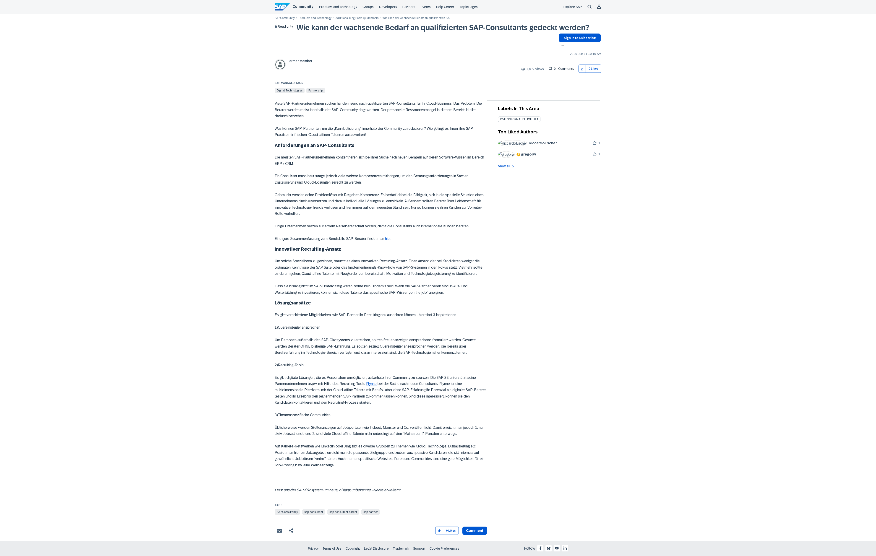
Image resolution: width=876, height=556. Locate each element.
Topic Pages (469, 7)
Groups (368, 7)
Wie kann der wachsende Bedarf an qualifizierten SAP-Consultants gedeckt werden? (443, 27)
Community (302, 6)
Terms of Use (332, 548)
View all (504, 166)
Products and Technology (338, 7)
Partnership (315, 90)
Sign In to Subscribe (580, 38)
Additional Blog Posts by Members (357, 18)
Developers (388, 7)
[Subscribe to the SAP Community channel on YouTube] (557, 548)
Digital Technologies (289, 90)
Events (426, 7)
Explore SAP (572, 7)
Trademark (401, 548)
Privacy (313, 548)
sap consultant (313, 512)
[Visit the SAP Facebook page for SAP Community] (540, 548)
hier (388, 239)
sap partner (370, 512)
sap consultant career (343, 512)
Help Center (445, 7)
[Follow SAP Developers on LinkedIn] (565, 548)
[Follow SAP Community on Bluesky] (548, 548)
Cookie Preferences (444, 548)
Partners (408, 7)
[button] (582, 69)
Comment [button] (474, 531)
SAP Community (285, 18)
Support (419, 548)
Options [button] (561, 45)
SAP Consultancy (287, 512)
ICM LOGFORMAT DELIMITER (518, 119)
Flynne (371, 384)
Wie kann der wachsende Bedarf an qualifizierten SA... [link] (416, 18)
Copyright (353, 548)
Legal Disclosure (376, 548)
